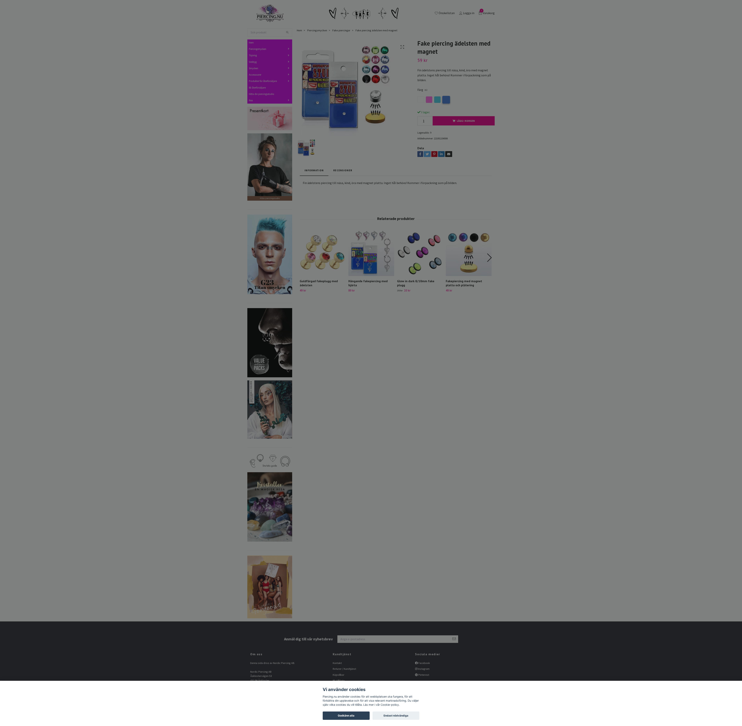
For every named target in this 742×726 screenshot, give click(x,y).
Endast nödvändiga (396, 715)
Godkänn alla (346, 715)
